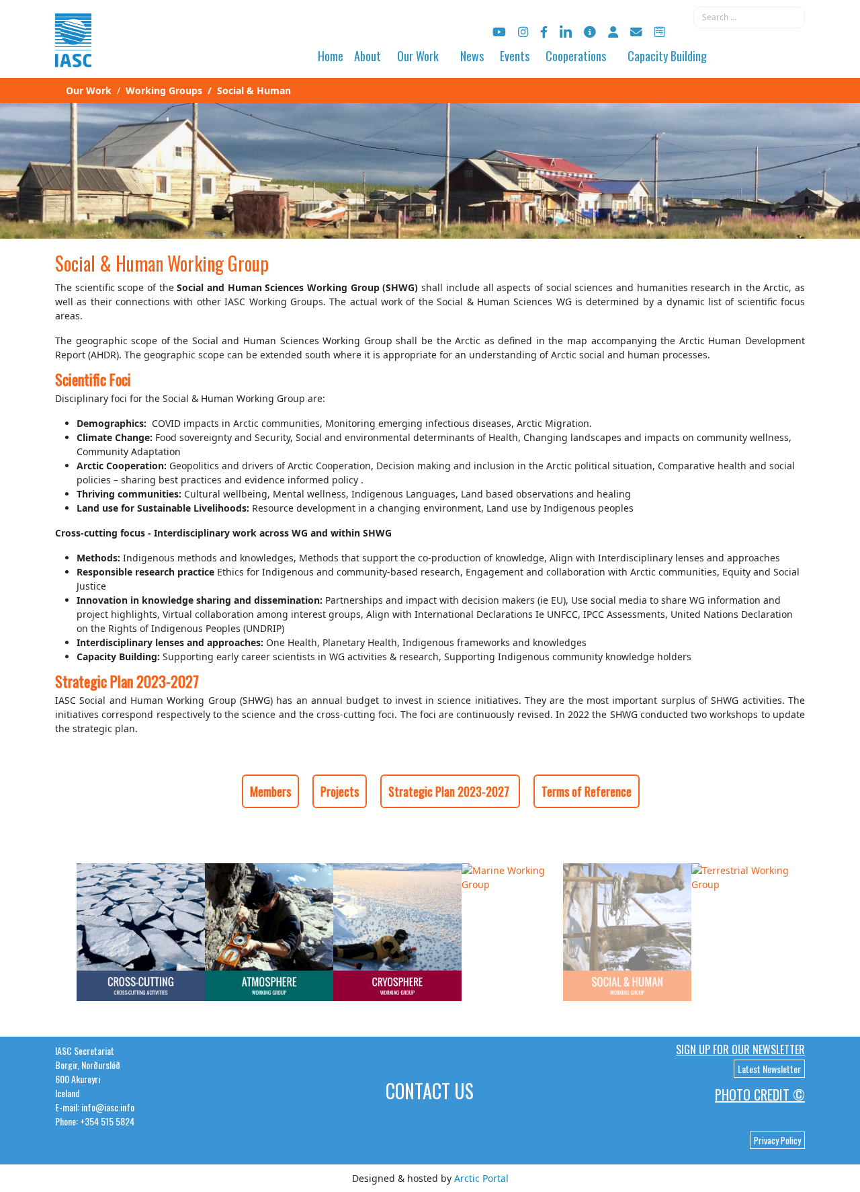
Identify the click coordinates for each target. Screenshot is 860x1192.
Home (330, 56)
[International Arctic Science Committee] (73, 54)
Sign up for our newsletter (740, 1049)
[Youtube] (499, 32)
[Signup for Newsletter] (590, 32)
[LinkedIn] (566, 32)
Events (514, 56)
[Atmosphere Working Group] (269, 930)
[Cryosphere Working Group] (397, 930)
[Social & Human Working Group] (627, 930)
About (367, 56)
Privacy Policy (777, 1140)
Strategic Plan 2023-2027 (450, 791)
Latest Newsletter (769, 1069)
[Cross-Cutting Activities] (141, 930)
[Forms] (659, 32)
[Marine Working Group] (512, 875)
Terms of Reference (587, 791)
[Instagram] (523, 32)
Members (270, 791)
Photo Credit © (760, 1094)
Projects (339, 791)
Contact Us (430, 1091)
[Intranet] (613, 32)
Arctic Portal (481, 1178)
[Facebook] (544, 32)
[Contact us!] (636, 32)
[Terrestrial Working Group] (748, 875)
